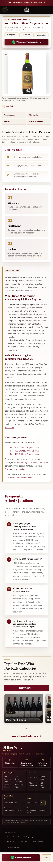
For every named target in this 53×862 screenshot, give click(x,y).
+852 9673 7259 (10, 803)
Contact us (33, 778)
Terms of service (37, 841)
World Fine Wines (19, 786)
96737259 (9, 427)
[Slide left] (21, 729)
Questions (7, 122)
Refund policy (11, 841)
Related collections (36, 122)
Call (46, 857)
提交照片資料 (25, 688)
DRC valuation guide (42, 785)
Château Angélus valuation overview (31, 462)
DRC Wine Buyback (16, 719)
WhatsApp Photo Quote (27, 42)
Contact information (13, 848)
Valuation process (10, 115)
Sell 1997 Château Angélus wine (24, 447)
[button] (5, 9)
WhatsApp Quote (23, 857)
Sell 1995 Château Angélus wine (24, 451)
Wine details (33, 115)
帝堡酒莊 (13, 832)
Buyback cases (42, 778)
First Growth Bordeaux (18, 779)
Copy (43, 803)
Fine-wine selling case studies (18, 478)
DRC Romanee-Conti (8, 779)
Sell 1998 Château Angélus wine (24, 454)
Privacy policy (24, 841)
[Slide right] (32, 729)
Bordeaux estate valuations (17, 469)
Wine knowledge (33, 784)
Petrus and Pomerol (8, 786)
